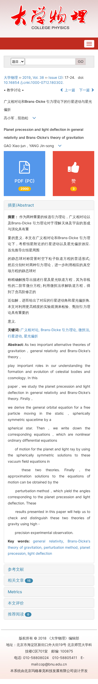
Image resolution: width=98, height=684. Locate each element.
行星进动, (16, 336)
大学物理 (11, 77)
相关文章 (19, 580)
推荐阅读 (18, 613)
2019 (26, 77)
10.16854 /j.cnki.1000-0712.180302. (34, 82)
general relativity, (50, 541)
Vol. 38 (38, 77)
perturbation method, (62, 547)
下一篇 (85, 90)
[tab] (49, 205)
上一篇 (69, 90)
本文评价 (16, 602)
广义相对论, (30, 330)
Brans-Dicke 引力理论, (59, 330)
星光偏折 (31, 336)
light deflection (40, 553)
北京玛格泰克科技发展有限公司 (49, 670)
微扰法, (84, 330)
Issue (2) (55, 77)
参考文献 (16, 569)
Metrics (15, 591)
